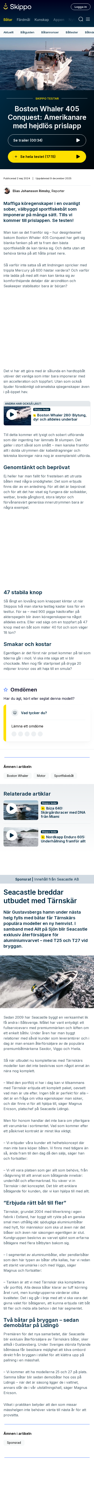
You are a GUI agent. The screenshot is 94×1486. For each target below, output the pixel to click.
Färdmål (23, 19)
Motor (41, 776)
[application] (47, 63)
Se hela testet (38, 156)
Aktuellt (8, 32)
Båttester (72, 32)
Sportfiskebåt (64, 776)
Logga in (81, 6)
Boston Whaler (17, 776)
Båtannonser (50, 32)
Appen (58, 19)
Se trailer (28, 140)
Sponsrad (14, 1442)
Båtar (7, 19)
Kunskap (42, 19)
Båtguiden (27, 32)
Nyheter (75, 19)
